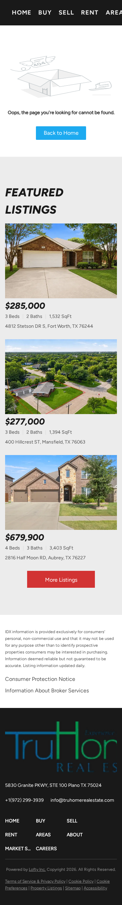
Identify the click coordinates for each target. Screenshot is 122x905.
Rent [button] (90, 12)
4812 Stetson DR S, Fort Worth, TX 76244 (49, 326)
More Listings (61, 580)
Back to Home (61, 133)
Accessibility (95, 888)
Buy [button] (45, 12)
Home (22, 12)
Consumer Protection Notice (40, 679)
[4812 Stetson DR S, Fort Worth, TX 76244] (61, 260)
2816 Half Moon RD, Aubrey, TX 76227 (45, 558)
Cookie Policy (81, 881)
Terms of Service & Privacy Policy (35, 881)
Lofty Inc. (37, 869)
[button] (20, 820)
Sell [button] (66, 12)
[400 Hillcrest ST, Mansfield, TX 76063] (61, 376)
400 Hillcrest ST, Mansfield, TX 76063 (45, 442)
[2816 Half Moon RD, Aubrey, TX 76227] (61, 492)
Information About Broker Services (47, 690)
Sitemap (73, 888)
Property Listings (46, 888)
